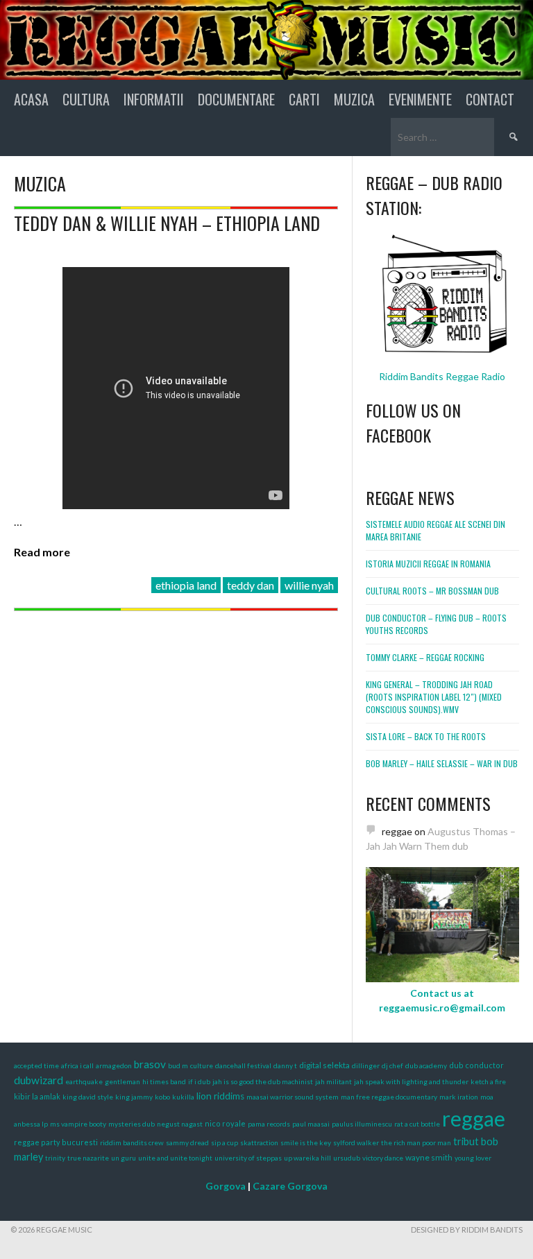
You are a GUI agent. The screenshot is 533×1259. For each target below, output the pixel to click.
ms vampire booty (78, 1124)
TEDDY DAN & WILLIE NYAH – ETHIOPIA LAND (167, 223)
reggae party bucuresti (56, 1142)
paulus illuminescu (362, 1124)
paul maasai (311, 1124)
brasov (150, 1064)
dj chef (392, 1065)
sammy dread (187, 1142)
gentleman (122, 1081)
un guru (123, 1158)
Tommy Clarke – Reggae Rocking (425, 657)
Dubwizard (38, 1080)
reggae (473, 1118)
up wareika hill (307, 1158)
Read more (42, 551)
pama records (269, 1124)
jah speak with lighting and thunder (411, 1081)
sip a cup (224, 1142)
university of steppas (248, 1158)
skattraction (259, 1142)
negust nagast (180, 1124)
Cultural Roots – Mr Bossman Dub (432, 591)
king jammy (134, 1097)
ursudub (346, 1158)
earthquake (84, 1081)
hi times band (164, 1081)
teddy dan (250, 585)
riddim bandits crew (132, 1142)
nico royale (225, 1123)
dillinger (366, 1065)
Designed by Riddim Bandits (467, 1229)
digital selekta (324, 1065)
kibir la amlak (37, 1096)
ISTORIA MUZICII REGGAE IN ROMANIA (428, 563)
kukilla (183, 1097)
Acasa (31, 99)
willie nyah (309, 585)
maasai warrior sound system (292, 1097)
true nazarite (88, 1158)
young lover (473, 1158)
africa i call (77, 1065)
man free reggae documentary (389, 1097)
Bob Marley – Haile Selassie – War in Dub (442, 763)
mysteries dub (131, 1124)
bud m (178, 1065)
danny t (285, 1065)
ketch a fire (488, 1081)
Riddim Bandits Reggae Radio (442, 376)
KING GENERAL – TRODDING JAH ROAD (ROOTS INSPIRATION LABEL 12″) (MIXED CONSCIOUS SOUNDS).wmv (434, 696)
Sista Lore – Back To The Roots (426, 736)
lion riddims (220, 1096)
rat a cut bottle (417, 1124)
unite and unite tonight (175, 1158)
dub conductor (476, 1065)
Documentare (236, 99)
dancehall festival (243, 1065)
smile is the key (305, 1142)
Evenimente (420, 99)
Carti (304, 99)
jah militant (333, 1081)
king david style (87, 1097)
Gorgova (225, 1186)
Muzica (354, 99)
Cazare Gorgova (290, 1186)
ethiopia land (186, 585)
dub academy (426, 1065)
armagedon (114, 1065)
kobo (162, 1097)
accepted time (36, 1065)
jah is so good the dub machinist (262, 1081)
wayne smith (428, 1157)
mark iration (458, 1097)
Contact (490, 99)
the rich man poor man (416, 1142)
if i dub (199, 1081)
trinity (55, 1158)
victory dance (382, 1158)
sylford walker (356, 1142)
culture (201, 1065)
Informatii (154, 99)
